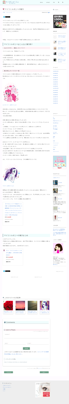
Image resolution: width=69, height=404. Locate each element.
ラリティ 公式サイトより (8, 185)
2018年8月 (55, 82)
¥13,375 (60, 217)
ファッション (56, 143)
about (41, 2)
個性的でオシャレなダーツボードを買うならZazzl (62, 60)
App (54, 118)
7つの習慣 (55, 129)
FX (53, 137)
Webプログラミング (57, 120)
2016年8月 (55, 94)
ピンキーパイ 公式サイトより (10, 105)
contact (48, 2)
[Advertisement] (14, 286)
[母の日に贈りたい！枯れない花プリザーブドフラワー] (8, 305)
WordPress (55, 123)
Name (6, 343)
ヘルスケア (55, 145)
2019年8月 (55, 73)
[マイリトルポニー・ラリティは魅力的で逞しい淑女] (44, 305)
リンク (4, 390)
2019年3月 (55, 77)
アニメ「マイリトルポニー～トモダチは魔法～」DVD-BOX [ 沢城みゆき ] (14, 253)
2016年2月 (55, 103)
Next (44, 372)
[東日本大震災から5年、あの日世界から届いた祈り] (32, 305)
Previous (9, 372)
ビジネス (55, 132)
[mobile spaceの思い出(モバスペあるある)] (20, 305)
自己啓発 (55, 126)
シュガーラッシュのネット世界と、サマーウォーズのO (62, 54)
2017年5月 (55, 90)
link (54, 2)
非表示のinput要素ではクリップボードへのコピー (62, 42)
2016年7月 (55, 96)
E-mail (29, 343)
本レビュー (55, 128)
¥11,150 (60, 198)
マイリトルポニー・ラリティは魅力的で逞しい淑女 (44, 312)
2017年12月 (55, 88)
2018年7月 (55, 84)
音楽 (54, 149)
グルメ (54, 147)
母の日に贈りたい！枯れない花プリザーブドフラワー (8, 312)
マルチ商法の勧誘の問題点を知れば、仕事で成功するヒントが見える (59, 234)
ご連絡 (4, 389)
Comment (7, 334)
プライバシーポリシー (7, 387)
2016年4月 (55, 99)
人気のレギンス (56, 177)
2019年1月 (55, 79)
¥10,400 (60, 182)
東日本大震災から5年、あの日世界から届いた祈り (32, 312)
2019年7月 (55, 75)
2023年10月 (55, 71)
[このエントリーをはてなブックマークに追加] (4, 16)
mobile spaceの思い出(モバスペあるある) (20, 312)
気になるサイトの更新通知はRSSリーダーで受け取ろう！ (59, 230)
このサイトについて (6, 385)
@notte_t (55, 264)
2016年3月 (55, 101)
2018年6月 (55, 86)
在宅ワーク (55, 133)
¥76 (59, 208)
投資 (54, 136)
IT (53, 117)
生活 (54, 140)
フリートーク (40, 368)
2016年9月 (55, 92)
